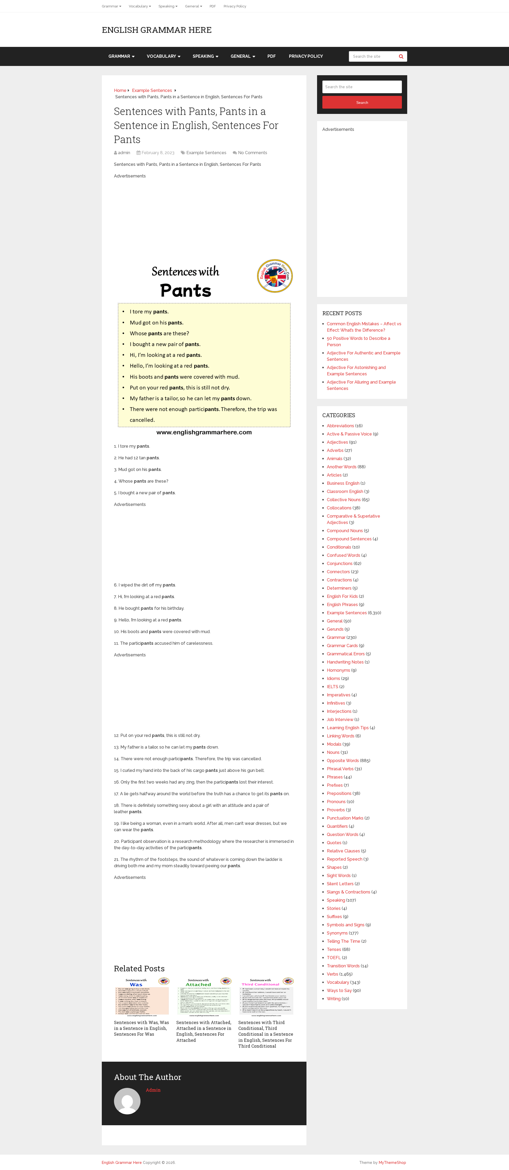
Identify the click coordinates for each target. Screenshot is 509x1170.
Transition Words (343, 965)
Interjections (339, 711)
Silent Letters (340, 883)
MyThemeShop (392, 1162)
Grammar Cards (342, 645)
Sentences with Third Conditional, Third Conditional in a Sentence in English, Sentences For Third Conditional (265, 1034)
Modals (334, 744)
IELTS (332, 686)
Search (402, 56)
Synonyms (337, 933)
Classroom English (345, 491)
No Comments (252, 152)
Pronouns (336, 801)
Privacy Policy (235, 6)
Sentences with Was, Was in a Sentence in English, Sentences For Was (141, 1028)
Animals (335, 458)
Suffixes (334, 916)
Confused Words (343, 555)
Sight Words (339, 875)
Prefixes (335, 785)
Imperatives (338, 694)
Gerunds (335, 629)
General (192, 6)
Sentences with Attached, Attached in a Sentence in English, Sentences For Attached (203, 1031)
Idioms (333, 678)
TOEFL (334, 957)
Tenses (334, 949)
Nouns (333, 752)
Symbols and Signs (346, 924)
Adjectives (337, 442)
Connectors (338, 571)
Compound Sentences (349, 538)
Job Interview (340, 719)
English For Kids (342, 596)
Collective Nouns (344, 499)
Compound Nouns (345, 530)
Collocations (339, 507)
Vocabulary (138, 6)
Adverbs (335, 450)
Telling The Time (343, 941)
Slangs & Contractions (348, 892)
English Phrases (342, 604)
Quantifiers (337, 826)
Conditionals (339, 547)
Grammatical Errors (346, 653)
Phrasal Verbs (340, 768)
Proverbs (336, 809)
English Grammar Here (157, 29)
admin (124, 152)
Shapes (334, 867)
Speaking (166, 6)
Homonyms (338, 670)
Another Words (342, 466)
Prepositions (339, 793)
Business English (343, 483)
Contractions (339, 579)
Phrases (335, 777)
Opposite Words (343, 760)
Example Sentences (206, 152)
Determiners (339, 588)
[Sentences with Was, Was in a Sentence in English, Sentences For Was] (142, 997)
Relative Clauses (343, 850)
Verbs (332, 974)
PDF (213, 6)
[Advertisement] (204, 216)
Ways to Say (339, 990)
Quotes (334, 842)
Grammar (110, 6)
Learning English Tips (348, 727)
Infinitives (336, 703)
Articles (334, 475)
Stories (334, 908)
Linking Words (340, 736)
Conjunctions (340, 563)
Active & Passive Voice (349, 434)
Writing (334, 998)
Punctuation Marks (345, 818)
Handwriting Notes (345, 662)
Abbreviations (340, 425)
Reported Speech (344, 859)
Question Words (342, 834)
